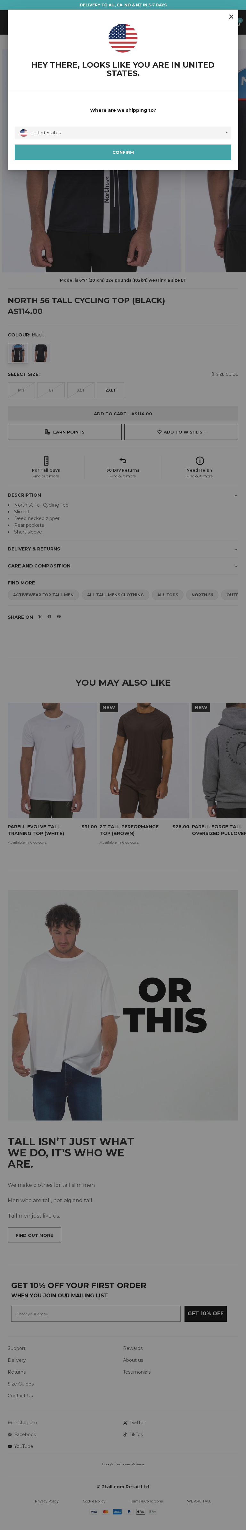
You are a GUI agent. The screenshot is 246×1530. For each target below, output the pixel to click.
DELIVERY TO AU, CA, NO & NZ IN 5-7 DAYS (123, 5)
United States (45, 133)
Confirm (123, 152)
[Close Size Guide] (231, 16)
